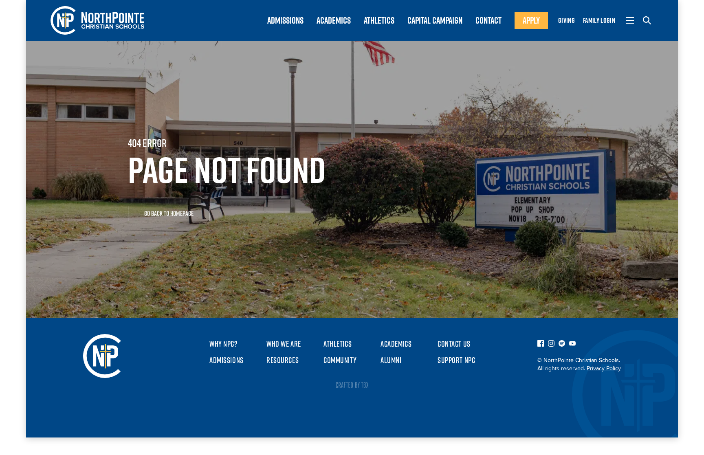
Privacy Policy (604, 368)
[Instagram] (551, 344)
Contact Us (454, 344)
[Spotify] (562, 344)
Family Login (599, 20)
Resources (282, 360)
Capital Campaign (434, 20)
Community (339, 360)
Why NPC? (223, 344)
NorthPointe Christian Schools (97, 20)
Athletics (379, 20)
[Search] (646, 20)
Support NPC (456, 360)
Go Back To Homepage (169, 213)
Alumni (391, 360)
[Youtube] (572, 344)
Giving (566, 20)
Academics (334, 20)
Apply (531, 20)
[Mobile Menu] (629, 20)
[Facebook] (540, 344)
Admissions (285, 20)
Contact (488, 20)
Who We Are (283, 344)
